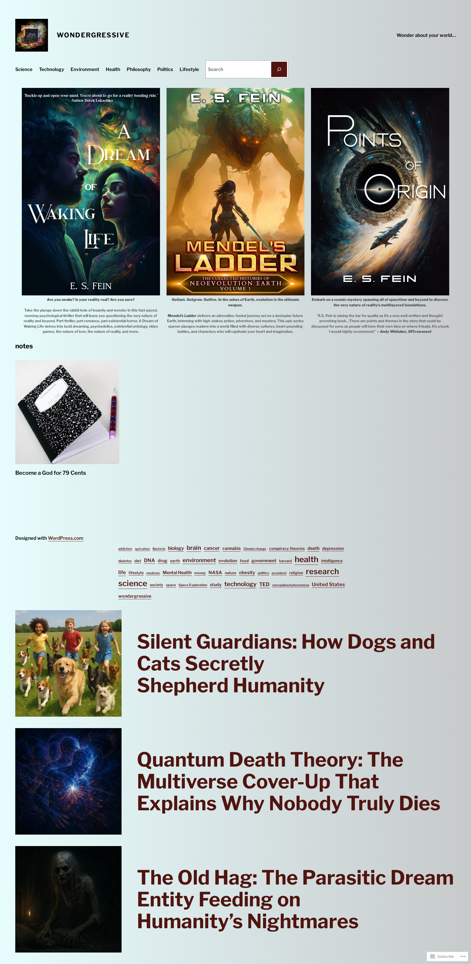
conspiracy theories (287, 548)
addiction (125, 549)
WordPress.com (65, 538)
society (156, 585)
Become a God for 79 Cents (50, 473)
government (264, 560)
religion (296, 573)
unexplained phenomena (290, 585)
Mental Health (177, 572)
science (132, 583)
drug (162, 560)
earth (175, 561)
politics (263, 573)
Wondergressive (93, 35)
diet (137, 561)
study (216, 584)
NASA (215, 572)
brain (194, 547)
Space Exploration (193, 585)
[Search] (279, 69)
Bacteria (159, 549)
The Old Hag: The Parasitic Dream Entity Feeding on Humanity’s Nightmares (295, 899)
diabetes (125, 561)
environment (199, 560)
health (306, 559)
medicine (153, 573)
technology (240, 584)
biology (176, 548)
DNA (149, 560)
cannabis (231, 548)
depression (333, 548)
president (279, 573)
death (313, 548)
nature (230, 573)
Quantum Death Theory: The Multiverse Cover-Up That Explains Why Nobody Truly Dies (288, 781)
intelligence (332, 560)
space (171, 585)
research (322, 571)
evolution (228, 560)
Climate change (254, 549)
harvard (285, 561)
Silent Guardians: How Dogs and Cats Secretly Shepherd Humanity (286, 663)
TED (264, 584)
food (244, 560)
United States (328, 584)
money (200, 573)
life (122, 572)
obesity (247, 572)
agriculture (142, 549)
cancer (212, 548)
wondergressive (134, 596)
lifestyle (136, 572)
